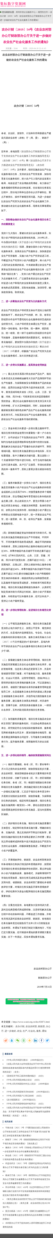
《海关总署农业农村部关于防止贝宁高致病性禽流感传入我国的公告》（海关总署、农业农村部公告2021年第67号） (27, 1203)
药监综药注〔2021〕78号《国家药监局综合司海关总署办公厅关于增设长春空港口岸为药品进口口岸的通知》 (27, 1167)
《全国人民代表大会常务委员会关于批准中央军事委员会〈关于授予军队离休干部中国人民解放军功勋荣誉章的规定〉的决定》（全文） (27, 1112)
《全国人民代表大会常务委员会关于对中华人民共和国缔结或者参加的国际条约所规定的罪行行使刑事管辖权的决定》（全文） (27, 1068)
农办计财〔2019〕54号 (26, 105)
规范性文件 (43, 12)
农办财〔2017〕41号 (14, 160)
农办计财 (19, 1026)
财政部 (41, 1026)
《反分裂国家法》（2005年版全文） (21, 1100)
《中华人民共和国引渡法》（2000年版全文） (25, 1060)
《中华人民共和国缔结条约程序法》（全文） (25, 1104)
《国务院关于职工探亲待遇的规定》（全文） (25, 1076)
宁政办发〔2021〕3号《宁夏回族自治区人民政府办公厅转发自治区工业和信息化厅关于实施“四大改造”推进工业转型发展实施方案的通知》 (26, 1132)
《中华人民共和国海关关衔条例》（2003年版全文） (28, 1092)
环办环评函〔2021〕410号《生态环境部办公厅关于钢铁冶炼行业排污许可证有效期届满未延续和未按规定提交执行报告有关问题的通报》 (26, 1191)
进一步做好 (10, 1031)
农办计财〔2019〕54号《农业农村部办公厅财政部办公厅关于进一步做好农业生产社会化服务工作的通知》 (26, 16)
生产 (25, 1031)
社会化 (31, 1031)
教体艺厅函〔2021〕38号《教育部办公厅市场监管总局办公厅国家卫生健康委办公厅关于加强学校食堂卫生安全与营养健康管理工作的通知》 (27, 1179)
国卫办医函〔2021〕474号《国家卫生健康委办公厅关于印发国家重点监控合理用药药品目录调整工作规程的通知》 (26, 1215)
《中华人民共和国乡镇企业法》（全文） (23, 1080)
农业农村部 (31, 1026)
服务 (38, 1031)
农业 (19, 1031)
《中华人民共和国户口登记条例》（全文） (24, 1096)
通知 (44, 1031)
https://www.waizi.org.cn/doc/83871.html (31, 1022)
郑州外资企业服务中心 (26, 12)
